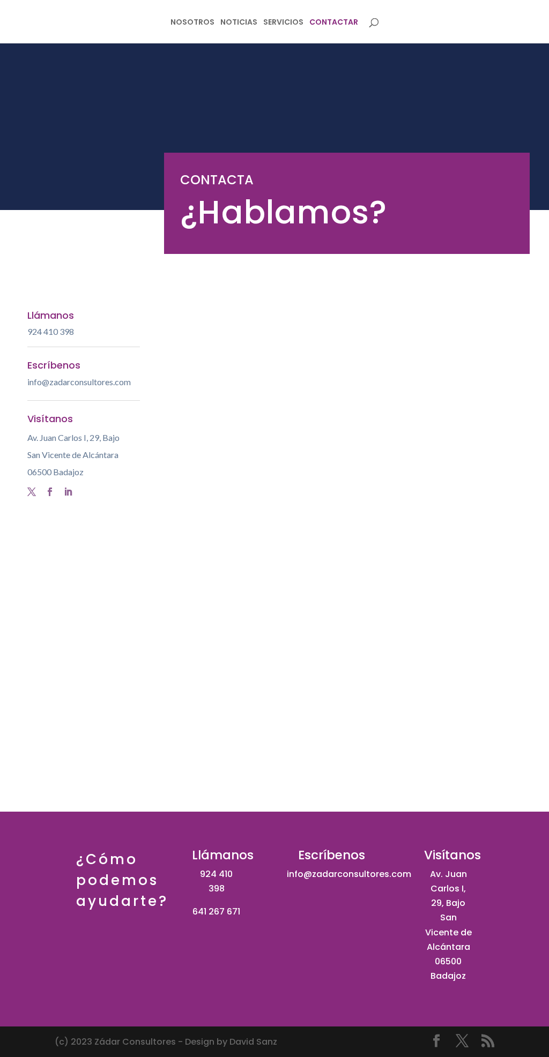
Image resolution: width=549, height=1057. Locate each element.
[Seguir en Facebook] (50, 491)
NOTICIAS (238, 22)
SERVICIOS (283, 22)
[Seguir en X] (31, 491)
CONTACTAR (333, 22)
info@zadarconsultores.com (79, 382)
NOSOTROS (192, 22)
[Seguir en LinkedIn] (68, 491)
